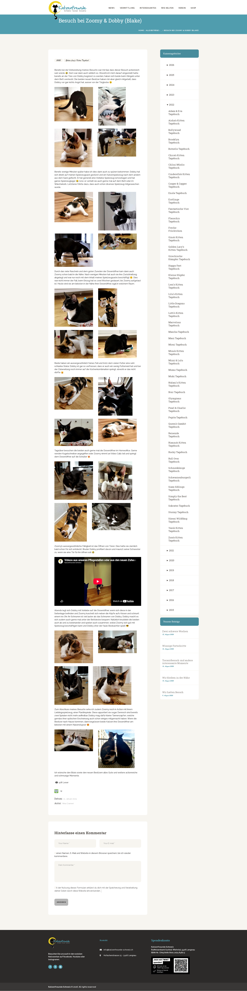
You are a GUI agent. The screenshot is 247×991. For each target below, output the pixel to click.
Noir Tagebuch (176, 392)
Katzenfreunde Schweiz (59, 987)
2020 (171, 560)
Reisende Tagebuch (174, 435)
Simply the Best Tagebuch (177, 498)
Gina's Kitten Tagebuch (175, 239)
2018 (171, 580)
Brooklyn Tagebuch (174, 141)
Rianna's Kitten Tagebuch (177, 444)
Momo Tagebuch (177, 369)
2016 (171, 600)
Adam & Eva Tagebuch (175, 112)
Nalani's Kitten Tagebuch (177, 384)
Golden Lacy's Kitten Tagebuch (77, 60)
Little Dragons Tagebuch (176, 305)
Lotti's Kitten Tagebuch (175, 314)
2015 (171, 609)
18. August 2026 (168, 634)
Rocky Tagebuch (177, 452)
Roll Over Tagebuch (174, 460)
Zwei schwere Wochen (175, 631)
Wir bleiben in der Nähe (176, 677)
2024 (171, 84)
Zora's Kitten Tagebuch (175, 539)
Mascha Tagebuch (178, 331)
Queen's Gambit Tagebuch (177, 425)
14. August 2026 (168, 681)
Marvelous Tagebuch (174, 324)
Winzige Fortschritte (174, 646)
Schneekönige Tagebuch (176, 469)
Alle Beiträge (152, 30)
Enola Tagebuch (177, 193)
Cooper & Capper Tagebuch (177, 185)
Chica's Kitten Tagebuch (176, 157)
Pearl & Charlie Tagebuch (177, 409)
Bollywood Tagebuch (174, 131)
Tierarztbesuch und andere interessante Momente (177, 662)
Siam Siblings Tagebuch (176, 488)
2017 (171, 590)
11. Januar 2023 (70, 799)
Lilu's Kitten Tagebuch (175, 296)
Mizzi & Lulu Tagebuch (175, 362)
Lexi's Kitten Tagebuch (175, 286)
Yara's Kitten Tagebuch (175, 529)
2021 (171, 550)
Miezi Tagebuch (177, 344)
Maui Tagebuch (177, 338)
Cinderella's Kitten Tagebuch (179, 176)
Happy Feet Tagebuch (174, 267)
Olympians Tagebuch (174, 400)
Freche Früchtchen (175, 229)
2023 (171, 94)
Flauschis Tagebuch (174, 220)
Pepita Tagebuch (177, 417)
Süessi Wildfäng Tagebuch (177, 520)
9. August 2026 (167, 695)
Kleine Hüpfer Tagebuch (176, 276)
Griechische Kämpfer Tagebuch (179, 258)
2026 (171, 64)
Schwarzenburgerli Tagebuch (179, 479)
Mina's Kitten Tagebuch (176, 352)
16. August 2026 (168, 649)
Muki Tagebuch (177, 376)
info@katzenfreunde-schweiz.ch (118, 950)
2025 (171, 74)
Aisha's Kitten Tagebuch (176, 122)
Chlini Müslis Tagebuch (176, 166)
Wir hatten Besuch (172, 692)
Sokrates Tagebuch (179, 505)
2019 (171, 570)
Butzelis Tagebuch (179, 148)
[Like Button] (56, 791)
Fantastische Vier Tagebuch (178, 210)
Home (141, 30)
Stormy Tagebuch (178, 512)
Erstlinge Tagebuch (174, 201)
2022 (58, 60)
